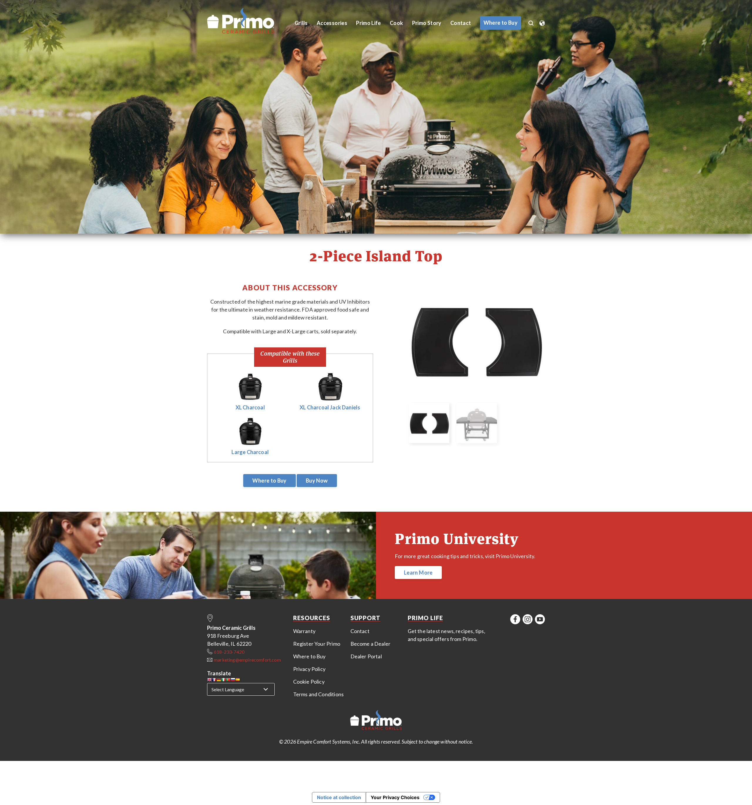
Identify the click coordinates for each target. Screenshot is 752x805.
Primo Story (427, 23)
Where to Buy (269, 480)
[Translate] (542, 21)
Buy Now (317, 480)
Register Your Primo (316, 643)
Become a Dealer (370, 643)
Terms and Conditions (318, 694)
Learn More (418, 572)
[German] (218, 680)
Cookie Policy (309, 681)
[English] (209, 680)
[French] (214, 680)
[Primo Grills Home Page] (376, 721)
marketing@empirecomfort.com (247, 659)
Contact (460, 23)
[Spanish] (237, 680)
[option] (476, 341)
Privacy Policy (309, 669)
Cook (396, 23)
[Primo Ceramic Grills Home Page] (247, 21)
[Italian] (223, 680)
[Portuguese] (228, 680)
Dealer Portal (366, 656)
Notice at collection (339, 797)
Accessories (332, 23)
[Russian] (233, 680)
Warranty (304, 631)
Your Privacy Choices (395, 797)
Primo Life (368, 23)
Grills (301, 23)
